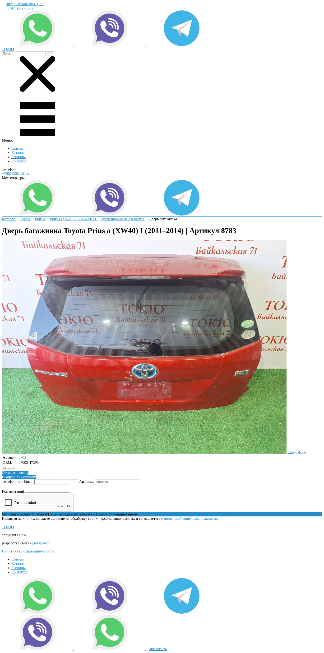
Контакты (19, 161)
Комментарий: (13, 491)
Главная (17, 148)
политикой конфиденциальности (190, 518)
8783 (22, 457)
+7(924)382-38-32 (19, 8)
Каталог (17, 153)
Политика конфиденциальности (28, 551)
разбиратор (41, 543)
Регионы (18, 157)
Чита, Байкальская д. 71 (25, 4)
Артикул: (86, 481)
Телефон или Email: (17, 481)
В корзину (19, 477)
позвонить (158, 649)
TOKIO (8, 527)
